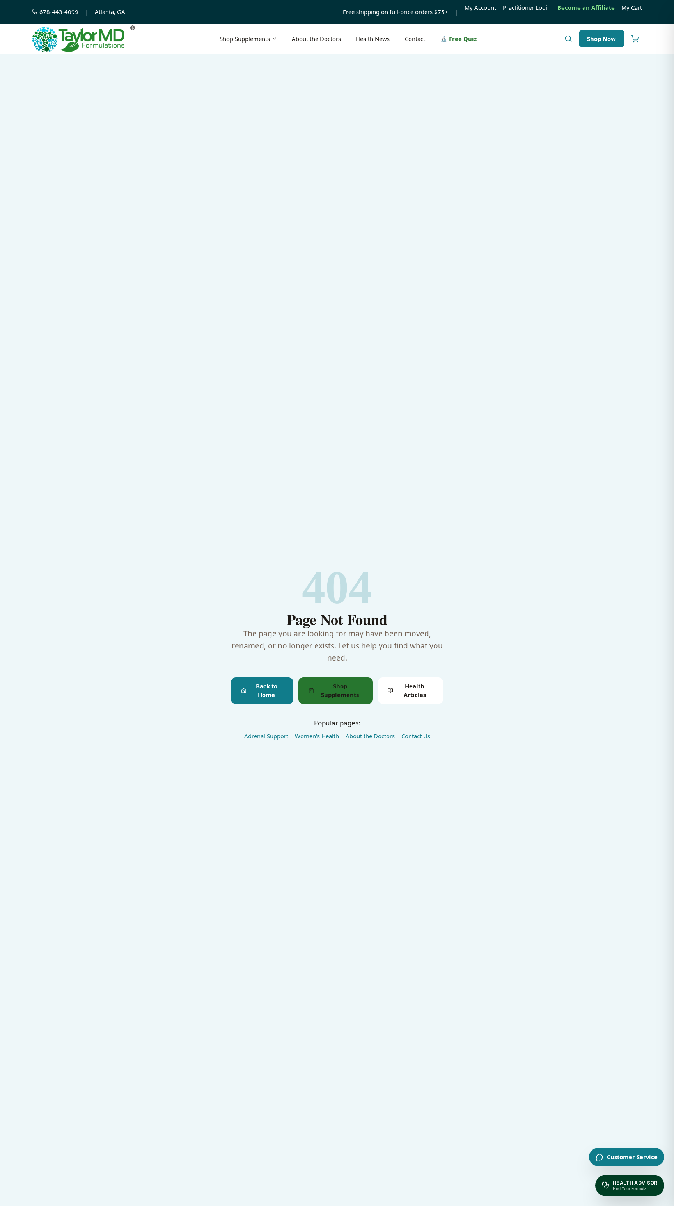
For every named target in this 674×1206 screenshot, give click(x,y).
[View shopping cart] (635, 38)
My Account (480, 7)
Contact (415, 39)
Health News (373, 39)
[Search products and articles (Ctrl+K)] (568, 38)
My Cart (631, 7)
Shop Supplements (245, 39)
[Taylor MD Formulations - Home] (83, 38)
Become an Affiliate (586, 7)
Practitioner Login (527, 7)
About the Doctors (316, 39)
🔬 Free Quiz (458, 39)
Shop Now (601, 39)
